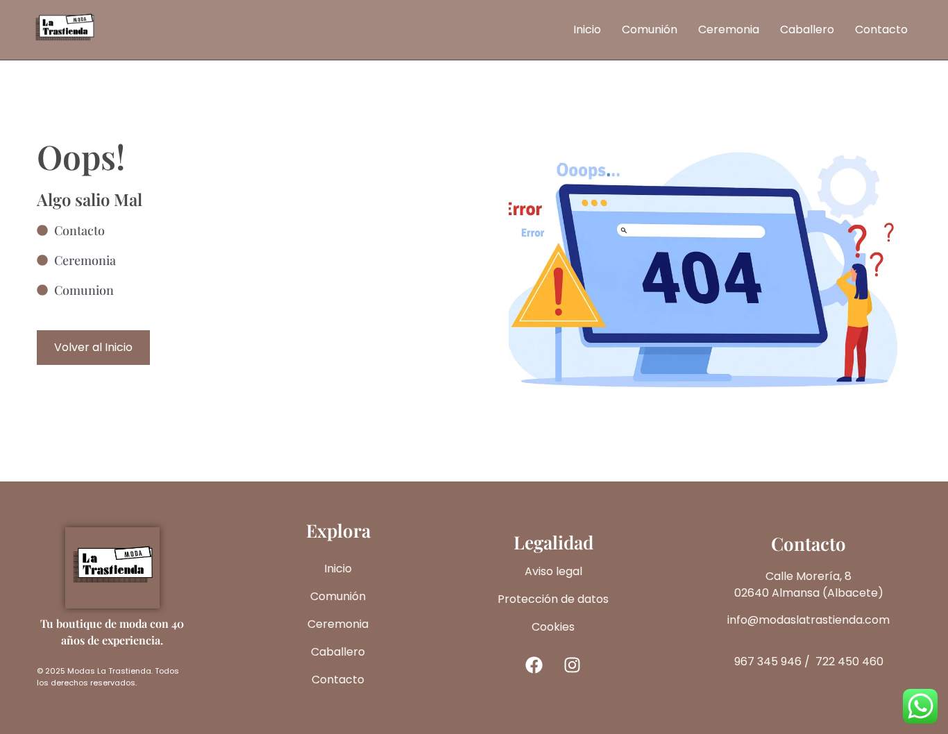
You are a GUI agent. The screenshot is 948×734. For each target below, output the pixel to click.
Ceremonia (728, 29)
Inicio (587, 29)
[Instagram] (572, 664)
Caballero (807, 29)
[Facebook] (534, 664)
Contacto (881, 29)
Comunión (649, 29)
